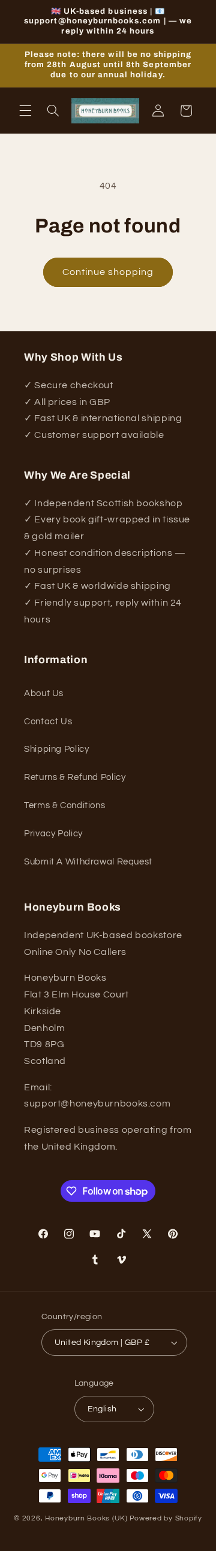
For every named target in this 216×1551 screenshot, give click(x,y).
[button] (25, 111)
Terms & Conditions (64, 805)
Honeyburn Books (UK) (86, 1518)
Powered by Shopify (166, 1518)
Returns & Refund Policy (75, 777)
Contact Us (48, 721)
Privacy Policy (53, 833)
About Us (44, 693)
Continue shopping (108, 272)
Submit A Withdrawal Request (88, 861)
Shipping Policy (56, 749)
